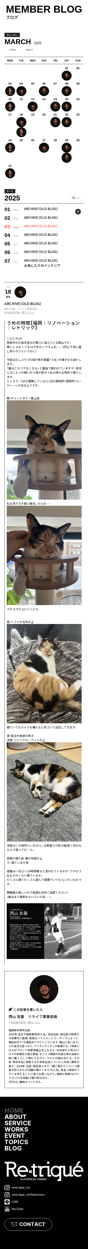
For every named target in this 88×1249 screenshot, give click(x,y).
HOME (14, 1110)
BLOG (13, 1148)
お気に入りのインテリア (42, 265)
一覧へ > (74, 197)
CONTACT (32, 1224)
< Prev (12, 49)
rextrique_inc (21, 1187)
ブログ (44, 12)
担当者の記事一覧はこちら (19, 312)
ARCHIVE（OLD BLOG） (41, 208)
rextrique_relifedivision (28, 1194)
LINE (15, 1201)
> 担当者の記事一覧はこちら (24, 1022)
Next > (29, 49)
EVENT (15, 1136)
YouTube (17, 1208)
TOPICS (16, 1142)
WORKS (16, 1129)
